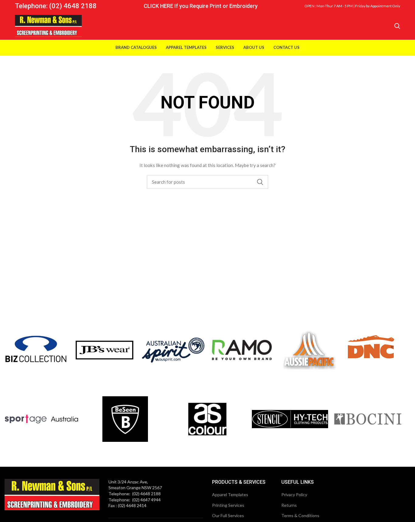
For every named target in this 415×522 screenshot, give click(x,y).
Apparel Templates (230, 494)
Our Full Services (228, 515)
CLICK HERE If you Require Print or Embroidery (201, 6)
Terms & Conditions (300, 515)
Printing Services (228, 505)
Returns (289, 505)
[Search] (397, 26)
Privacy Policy (294, 494)
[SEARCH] (260, 182)
